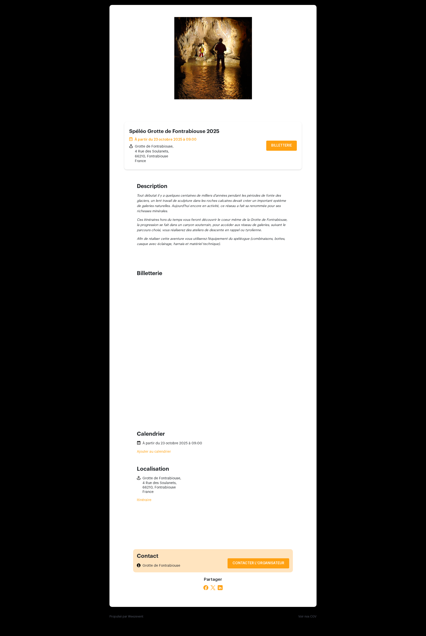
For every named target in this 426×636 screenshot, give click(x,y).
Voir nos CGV (307, 616)
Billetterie (281, 145)
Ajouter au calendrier (154, 451)
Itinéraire (144, 500)
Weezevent (135, 616)
